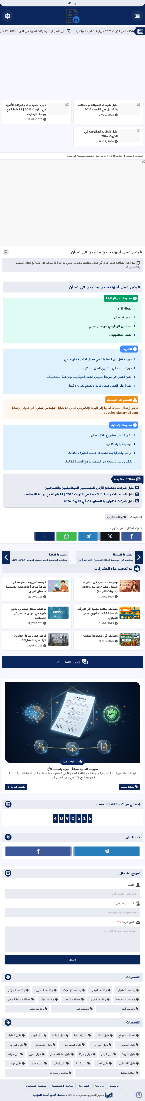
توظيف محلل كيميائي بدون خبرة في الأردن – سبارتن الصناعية (28, 613)
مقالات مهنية (127, 786)
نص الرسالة (125, 922)
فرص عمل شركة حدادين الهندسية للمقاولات (30, 638)
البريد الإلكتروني (123, 903)
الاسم (131, 884)
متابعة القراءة (18, 786)
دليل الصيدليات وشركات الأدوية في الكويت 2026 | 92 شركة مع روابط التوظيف (26, 109)
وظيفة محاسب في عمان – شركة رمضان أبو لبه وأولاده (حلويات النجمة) (100, 586)
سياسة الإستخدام (36, 1085)
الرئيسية (114, 1085)
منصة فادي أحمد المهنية (49, 1095)
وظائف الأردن (116, 155)
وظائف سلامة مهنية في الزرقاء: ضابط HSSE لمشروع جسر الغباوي (97, 613)
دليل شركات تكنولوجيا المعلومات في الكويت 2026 (99, 501)
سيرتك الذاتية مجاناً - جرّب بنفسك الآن (72, 769)
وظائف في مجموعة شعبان (100, 635)
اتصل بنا (84, 1085)
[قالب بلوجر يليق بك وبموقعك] (109, 1095)
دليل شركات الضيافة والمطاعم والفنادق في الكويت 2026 (98, 107)
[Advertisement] (72, 67)
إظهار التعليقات (68, 662)
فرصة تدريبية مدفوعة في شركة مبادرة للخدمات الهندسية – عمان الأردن (26, 586)
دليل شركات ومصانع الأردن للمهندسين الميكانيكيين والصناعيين (89, 488)
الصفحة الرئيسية (134, 155)
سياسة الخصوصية (62, 1085)
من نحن (99, 1085)
